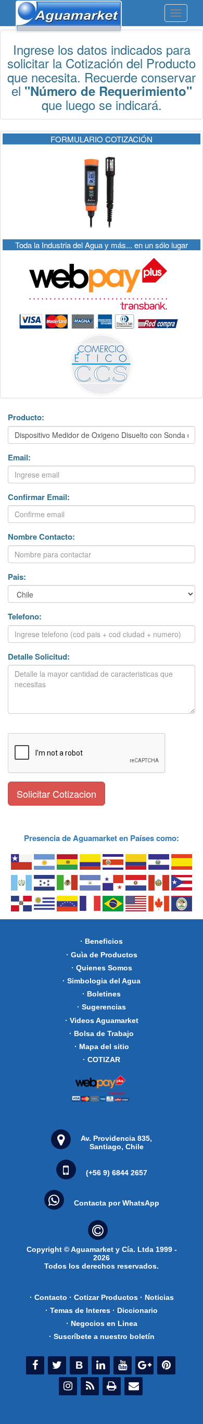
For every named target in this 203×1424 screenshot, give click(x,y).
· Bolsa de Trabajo (101, 1033)
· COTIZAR (101, 1059)
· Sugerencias (101, 1007)
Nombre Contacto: (41, 536)
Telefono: (25, 616)
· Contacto (48, 1297)
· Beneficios (101, 941)
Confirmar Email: (39, 497)
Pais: (17, 576)
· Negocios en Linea (101, 1323)
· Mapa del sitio (101, 1046)
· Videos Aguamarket (101, 1020)
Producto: (26, 417)
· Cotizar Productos (103, 1297)
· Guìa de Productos (101, 955)
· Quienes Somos (101, 968)
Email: (19, 457)
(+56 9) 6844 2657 (116, 1173)
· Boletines (101, 994)
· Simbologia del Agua (101, 981)
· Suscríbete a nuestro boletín (102, 1336)
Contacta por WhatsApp (116, 1203)
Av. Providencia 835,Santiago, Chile (116, 1142)
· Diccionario (135, 1310)
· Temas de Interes (77, 1310)
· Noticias (157, 1297)
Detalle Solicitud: (39, 656)
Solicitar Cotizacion (56, 793)
